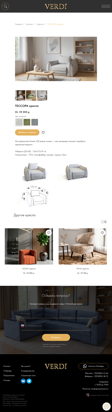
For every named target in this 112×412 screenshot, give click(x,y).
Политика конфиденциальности (95, 389)
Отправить (56, 337)
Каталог (29, 24)
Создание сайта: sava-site (99, 395)
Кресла (40, 24)
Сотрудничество (27, 371)
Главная (18, 24)
